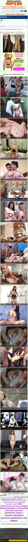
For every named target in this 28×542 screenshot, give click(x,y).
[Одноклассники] (23, 11)
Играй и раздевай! (16, 11)
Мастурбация (7, 33)
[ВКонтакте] (21, 11)
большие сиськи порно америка (6, 497)
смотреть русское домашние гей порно (14, 518)
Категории (4, 11)
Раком (12, 33)
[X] (25, 11)
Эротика (23, 33)
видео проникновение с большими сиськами (14, 508)
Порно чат (9, 11)
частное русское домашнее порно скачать (14, 498)
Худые (17, 33)
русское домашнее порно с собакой (13, 512)
